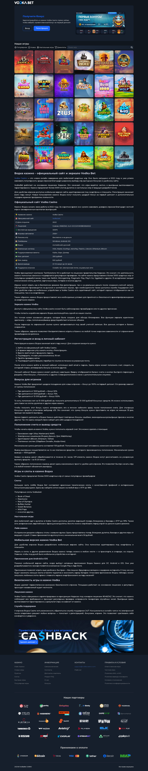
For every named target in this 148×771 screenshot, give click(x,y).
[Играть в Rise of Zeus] (64, 110)
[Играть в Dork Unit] (44, 110)
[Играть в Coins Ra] (64, 86)
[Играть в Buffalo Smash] (104, 62)
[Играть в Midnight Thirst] (44, 62)
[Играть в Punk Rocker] (64, 62)
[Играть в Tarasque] (24, 134)
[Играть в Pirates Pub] (104, 134)
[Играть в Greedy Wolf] (124, 86)
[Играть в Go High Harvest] (104, 158)
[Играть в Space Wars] (64, 134)
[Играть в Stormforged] (124, 158)
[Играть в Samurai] (24, 62)
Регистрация (42, 28)
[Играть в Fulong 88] (124, 62)
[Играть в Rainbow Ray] (104, 110)
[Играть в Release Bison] (84, 158)
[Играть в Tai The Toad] (84, 110)
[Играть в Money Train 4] (84, 86)
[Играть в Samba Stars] (84, 134)
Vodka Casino (20, 178)
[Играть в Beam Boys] (124, 110)
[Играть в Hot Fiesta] (44, 158)
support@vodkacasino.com (85, 667)
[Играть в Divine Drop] (64, 158)
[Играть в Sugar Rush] (104, 86)
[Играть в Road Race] (24, 158)
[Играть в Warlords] (24, 110)
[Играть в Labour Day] (44, 134)
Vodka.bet (56, 218)
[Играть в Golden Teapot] (124, 134)
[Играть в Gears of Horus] (44, 86)
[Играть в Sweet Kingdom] (24, 86)
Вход (27, 28)
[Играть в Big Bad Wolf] (84, 62)
